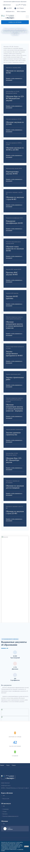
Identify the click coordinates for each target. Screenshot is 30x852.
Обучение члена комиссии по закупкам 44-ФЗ (15, 249)
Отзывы (4, 811)
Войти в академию (21, 11)
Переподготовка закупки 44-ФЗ (12, 173)
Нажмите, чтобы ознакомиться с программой (14, 79)
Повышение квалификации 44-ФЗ (14, 222)
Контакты (5, 813)
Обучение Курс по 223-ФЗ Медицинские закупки (15, 98)
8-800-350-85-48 (6, 5)
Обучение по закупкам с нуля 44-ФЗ (15, 198)
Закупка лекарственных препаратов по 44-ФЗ (14, 353)
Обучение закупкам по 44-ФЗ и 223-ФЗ (15, 149)
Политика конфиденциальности (10, 816)
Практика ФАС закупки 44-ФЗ (12, 273)
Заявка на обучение (15, 22)
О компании (6, 809)
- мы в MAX (9, 8)
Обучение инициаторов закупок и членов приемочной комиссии (14, 325)
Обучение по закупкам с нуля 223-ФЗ (15, 512)
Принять (26, 846)
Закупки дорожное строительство (13, 434)
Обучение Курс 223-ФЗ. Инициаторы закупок (14, 460)
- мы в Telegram (20, 8)
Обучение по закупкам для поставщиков (15, 487)
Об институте (18, 36)
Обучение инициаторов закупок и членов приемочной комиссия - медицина (14, 408)
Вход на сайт (6, 798)
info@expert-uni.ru (10, 11)
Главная (10, 36)
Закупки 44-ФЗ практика (12, 297)
